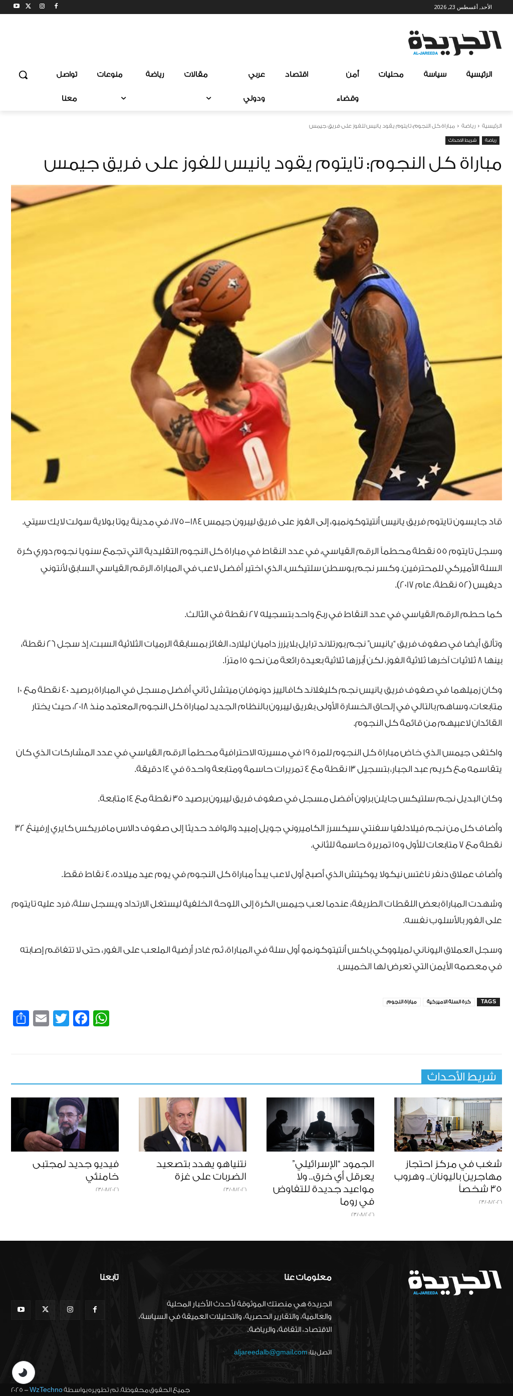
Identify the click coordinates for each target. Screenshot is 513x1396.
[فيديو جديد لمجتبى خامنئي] (65, 1124)
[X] (28, 7)
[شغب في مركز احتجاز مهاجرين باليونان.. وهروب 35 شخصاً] (448, 1124)
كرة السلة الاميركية (449, 1002)
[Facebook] (56, 7)
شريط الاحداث (462, 140)
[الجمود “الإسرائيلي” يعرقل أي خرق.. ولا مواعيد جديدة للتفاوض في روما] (320, 1124)
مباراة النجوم (402, 1002)
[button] (23, 75)
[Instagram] (42, 7)
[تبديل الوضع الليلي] (23, 1372)
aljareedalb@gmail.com (271, 1352)
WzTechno (46, 1389)
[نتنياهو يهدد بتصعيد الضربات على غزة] (192, 1124)
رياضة (468, 126)
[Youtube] (17, 7)
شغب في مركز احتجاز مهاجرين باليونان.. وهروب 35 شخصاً (448, 1177)
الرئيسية (492, 126)
